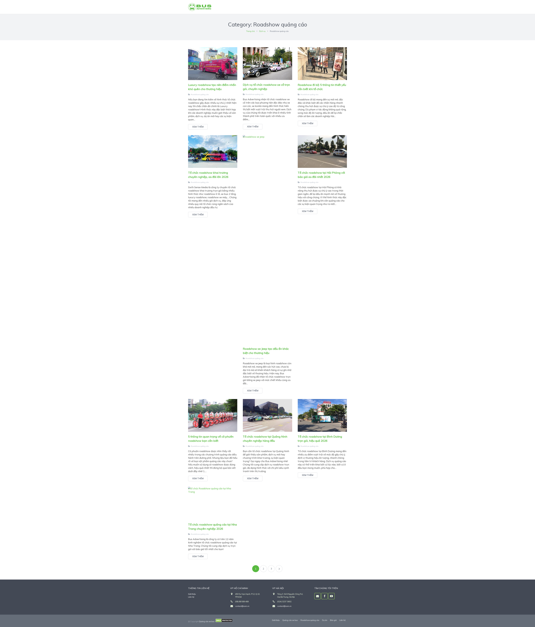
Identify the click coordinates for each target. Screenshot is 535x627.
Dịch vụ (262, 31)
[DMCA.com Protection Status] (224, 621)
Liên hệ (191, 597)
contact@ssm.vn (242, 606)
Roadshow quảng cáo (200, 94)
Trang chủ (250, 31)
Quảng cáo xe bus (206, 621)
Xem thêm (198, 126)
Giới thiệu (192, 594)
